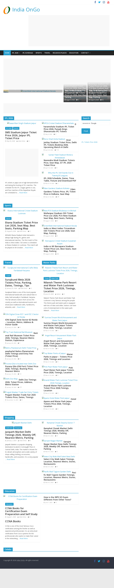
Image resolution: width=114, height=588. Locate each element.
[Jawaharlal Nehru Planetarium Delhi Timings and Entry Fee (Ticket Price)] (19, 348)
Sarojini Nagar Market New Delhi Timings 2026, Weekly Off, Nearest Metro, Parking (60, 445)
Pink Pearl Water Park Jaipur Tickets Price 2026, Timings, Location (59, 370)
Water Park (54, 278)
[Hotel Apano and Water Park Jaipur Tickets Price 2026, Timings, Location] (56, 398)
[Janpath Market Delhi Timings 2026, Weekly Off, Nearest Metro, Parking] (22, 423)
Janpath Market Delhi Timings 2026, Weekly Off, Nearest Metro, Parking (20, 434)
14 (20, 374)
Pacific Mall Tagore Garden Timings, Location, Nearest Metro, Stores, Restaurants (60, 476)
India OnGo (26, 9)
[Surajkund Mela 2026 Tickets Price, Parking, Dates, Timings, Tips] (21, 268)
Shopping (18, 428)
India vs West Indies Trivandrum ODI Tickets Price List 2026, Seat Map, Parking (76, 94)
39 (58, 197)
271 (21, 387)
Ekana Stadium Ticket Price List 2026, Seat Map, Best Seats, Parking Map (76, 88)
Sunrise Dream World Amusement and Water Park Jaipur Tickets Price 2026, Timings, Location (60, 325)
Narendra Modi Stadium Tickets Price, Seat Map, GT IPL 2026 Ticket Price (59, 162)
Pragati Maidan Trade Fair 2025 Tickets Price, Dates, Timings (20, 396)
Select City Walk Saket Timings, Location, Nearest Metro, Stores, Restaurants (60, 461)
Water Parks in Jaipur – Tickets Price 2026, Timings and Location (58, 356)
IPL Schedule (28, 53)
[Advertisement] (68, 30)
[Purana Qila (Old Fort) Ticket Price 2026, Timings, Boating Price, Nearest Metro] (19, 363)
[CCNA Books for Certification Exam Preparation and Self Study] (21, 496)
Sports (39, 53)
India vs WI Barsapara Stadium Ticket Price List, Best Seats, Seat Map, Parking (98, 94)
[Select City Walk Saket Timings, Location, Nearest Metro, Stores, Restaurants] (58, 456)
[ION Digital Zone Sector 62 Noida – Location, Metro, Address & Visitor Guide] (21, 314)
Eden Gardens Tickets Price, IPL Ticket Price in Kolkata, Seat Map (60, 191)
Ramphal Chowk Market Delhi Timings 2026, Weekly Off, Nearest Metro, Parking (58, 430)
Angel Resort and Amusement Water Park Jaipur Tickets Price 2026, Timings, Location (59, 343)
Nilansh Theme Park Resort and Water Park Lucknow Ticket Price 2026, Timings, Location (60, 287)
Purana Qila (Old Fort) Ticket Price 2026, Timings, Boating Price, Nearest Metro (21, 368)
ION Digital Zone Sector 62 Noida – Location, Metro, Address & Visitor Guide (21, 322)
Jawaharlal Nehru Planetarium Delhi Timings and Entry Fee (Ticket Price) (21, 352)
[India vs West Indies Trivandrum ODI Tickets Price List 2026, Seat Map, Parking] (59, 226)
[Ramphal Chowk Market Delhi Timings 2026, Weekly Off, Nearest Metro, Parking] (59, 423)
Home (7, 53)
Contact (85, 53)
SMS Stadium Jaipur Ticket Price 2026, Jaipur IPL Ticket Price (21, 135)
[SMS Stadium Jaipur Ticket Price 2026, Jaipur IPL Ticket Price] (21, 123)
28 (102, 100)
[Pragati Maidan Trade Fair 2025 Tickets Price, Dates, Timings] (20, 392)
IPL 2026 (15, 53)
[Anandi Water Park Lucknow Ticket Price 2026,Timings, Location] (59, 380)
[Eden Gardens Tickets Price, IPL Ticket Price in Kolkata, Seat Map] (55, 188)
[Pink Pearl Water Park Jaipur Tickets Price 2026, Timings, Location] (55, 367)
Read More (23, 193)
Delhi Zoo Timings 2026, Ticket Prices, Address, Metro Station (20, 382)
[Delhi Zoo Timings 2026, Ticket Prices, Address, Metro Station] (10, 379)
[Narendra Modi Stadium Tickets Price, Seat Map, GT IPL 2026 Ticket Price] (59, 155)
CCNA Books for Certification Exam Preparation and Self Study (21, 511)
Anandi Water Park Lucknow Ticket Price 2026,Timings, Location (57, 388)
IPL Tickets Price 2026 (89, 142)
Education (73, 53)
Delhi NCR (9, 428)
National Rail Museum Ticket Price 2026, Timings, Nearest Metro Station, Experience (21, 337)
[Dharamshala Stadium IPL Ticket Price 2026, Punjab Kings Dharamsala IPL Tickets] (58, 123)
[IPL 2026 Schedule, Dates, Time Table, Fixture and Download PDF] (59, 173)
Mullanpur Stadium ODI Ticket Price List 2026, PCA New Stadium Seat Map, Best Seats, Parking (99, 87)
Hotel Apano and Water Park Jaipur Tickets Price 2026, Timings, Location (60, 403)
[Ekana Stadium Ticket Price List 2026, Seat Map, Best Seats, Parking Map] (21, 210)
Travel (47, 53)
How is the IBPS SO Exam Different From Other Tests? (57, 498)
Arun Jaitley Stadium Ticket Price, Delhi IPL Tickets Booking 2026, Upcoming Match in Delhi (60, 143)
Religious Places (60, 53)
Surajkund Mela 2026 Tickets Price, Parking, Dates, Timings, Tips (18, 282)
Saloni (58, 294)
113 (57, 150)
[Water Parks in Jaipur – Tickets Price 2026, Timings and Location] (54, 353)
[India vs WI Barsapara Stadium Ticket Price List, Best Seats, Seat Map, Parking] (59, 241)
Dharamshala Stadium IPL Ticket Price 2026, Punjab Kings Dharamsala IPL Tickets (60, 128)
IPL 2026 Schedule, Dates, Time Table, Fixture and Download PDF (60, 179)
